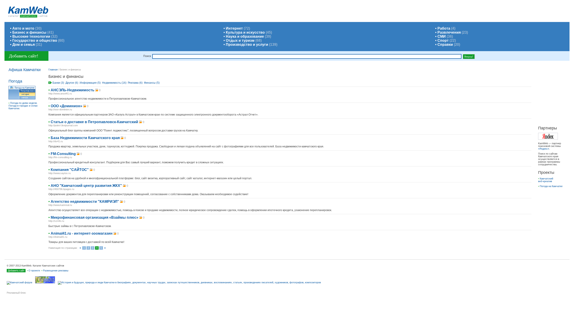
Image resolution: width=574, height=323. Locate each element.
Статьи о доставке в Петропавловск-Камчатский (94, 122)
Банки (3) (58, 82)
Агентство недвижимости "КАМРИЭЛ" (85, 201)
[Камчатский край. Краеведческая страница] (190, 282)
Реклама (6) (135, 82)
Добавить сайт (16, 270)
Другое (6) (71, 82)
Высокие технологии (31, 36)
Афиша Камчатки (25, 70)
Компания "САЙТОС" (70, 170)
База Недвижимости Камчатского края (85, 138)
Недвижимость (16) (114, 82)
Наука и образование (245, 36)
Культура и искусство (245, 32)
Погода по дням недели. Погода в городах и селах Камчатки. (23, 106)
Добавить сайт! (23, 55)
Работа (443, 28)
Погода (15, 81)
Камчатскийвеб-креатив (545, 180)
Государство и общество (34, 40)
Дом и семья (23, 44)
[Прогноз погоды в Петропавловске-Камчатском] (22, 98)
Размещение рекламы (55, 270)
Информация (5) (90, 82)
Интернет (234, 28)
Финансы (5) (152, 82)
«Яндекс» (543, 148)
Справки (445, 44)
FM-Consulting (63, 154)
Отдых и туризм (240, 40)
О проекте (34, 270)
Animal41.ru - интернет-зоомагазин (82, 233)
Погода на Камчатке (551, 186)
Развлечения (449, 32)
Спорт (443, 40)
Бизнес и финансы (29, 32)
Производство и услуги (247, 44)
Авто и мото (23, 28)
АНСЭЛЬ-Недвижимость (72, 90)
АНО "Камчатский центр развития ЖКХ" (86, 186)
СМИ (441, 36)
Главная (53, 69)
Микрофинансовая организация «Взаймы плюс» (94, 217)
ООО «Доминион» (67, 106)
